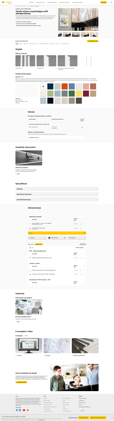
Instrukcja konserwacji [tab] (43, 43)
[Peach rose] (86, 86)
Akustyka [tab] (25, 43)
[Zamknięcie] (112, 417)
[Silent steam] (43, 101)
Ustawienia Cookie (73, 417)
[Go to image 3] (67, 34)
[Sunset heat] (65, 86)
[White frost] (43, 86)
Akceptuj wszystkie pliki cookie (98, 417)
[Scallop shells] (43, 93)
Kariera (64, 400)
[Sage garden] (57, 93)
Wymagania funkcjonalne (48, 402)
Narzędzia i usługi (47, 400)
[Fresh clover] (50, 93)
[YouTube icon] (24, 411)
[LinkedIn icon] (20, 411)
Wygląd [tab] (16, 43)
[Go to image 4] (76, 34)
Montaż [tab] (21, 43)
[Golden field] (79, 93)
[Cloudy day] (57, 101)
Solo (27, 6)
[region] (57, 418)
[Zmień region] (111, 2)
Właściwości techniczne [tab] (33, 43)
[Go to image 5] (85, 34)
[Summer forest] (72, 93)
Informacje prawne (66, 402)
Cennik (64, 406)
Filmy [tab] (26, 335)
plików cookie (41, 419)
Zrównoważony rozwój (48, 411)
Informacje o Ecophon (66, 398)
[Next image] (97, 29)
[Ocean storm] (72, 86)
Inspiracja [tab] (58, 43)
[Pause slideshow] (94, 29)
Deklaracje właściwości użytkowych (50, 406)
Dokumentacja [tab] (52, 43)
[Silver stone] (72, 101)
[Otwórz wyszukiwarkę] (108, 2)
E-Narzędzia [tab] (19, 335)
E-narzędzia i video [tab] (65, 43)
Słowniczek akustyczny (67, 411)
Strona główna (18, 6)
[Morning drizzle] (79, 86)
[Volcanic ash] (65, 101)
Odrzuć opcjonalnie (83, 417)
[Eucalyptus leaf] (65, 93)
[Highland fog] (57, 86)
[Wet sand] (93, 93)
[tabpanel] (57, 348)
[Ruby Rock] (86, 93)
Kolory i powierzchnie (47, 404)
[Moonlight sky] (50, 86)
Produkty (23, 6)
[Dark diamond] (50, 101)
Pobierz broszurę (66, 404)
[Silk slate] (79, 101)
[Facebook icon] (17, 411)
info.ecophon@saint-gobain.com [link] (84, 406)
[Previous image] (92, 29)
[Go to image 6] (94, 34)
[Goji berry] (93, 86)
